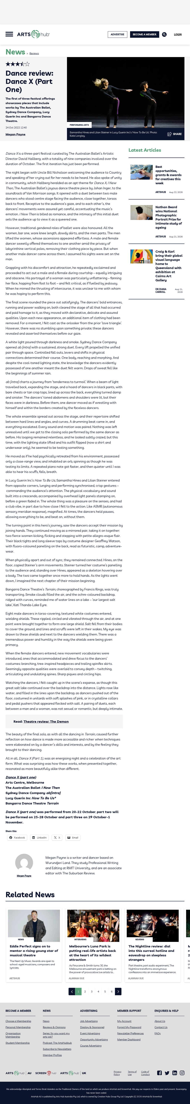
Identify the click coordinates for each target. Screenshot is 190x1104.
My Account (124, 1021)
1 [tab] (78, 991)
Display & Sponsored (92, 1027)
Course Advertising (90, 1045)
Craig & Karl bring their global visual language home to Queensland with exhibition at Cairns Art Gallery (168, 266)
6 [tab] (111, 991)
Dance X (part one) (21, 777)
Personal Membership (18, 1027)
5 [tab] (105, 991)
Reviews (34, 53)
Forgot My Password (129, 1027)
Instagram (182, 1073)
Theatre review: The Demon (46, 721)
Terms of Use (132, 1073)
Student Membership (18, 1043)
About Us (160, 1021)
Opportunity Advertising (94, 1039)
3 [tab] (91, 991)
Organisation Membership (13, 1035)
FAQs (157, 1033)
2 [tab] (85, 991)
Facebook (159, 1073)
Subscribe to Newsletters (57, 1049)
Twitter (167, 1073)
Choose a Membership (18, 1021)
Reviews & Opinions (54, 1027)
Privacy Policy (117, 1073)
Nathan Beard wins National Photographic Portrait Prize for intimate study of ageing (168, 217)
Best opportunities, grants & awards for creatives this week (168, 175)
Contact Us (161, 1027)
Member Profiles (52, 1055)
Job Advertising (89, 1021)
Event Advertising (90, 1033)
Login (178, 34)
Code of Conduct (145, 1073)
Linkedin (174, 1073)
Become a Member (144, 34)
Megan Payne (15, 134)
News (46, 1021)
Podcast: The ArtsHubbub (57, 1043)
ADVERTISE (117, 34)
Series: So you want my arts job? (56, 1035)
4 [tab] (98, 991)
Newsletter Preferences (130, 1033)
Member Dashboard (128, 1039)
